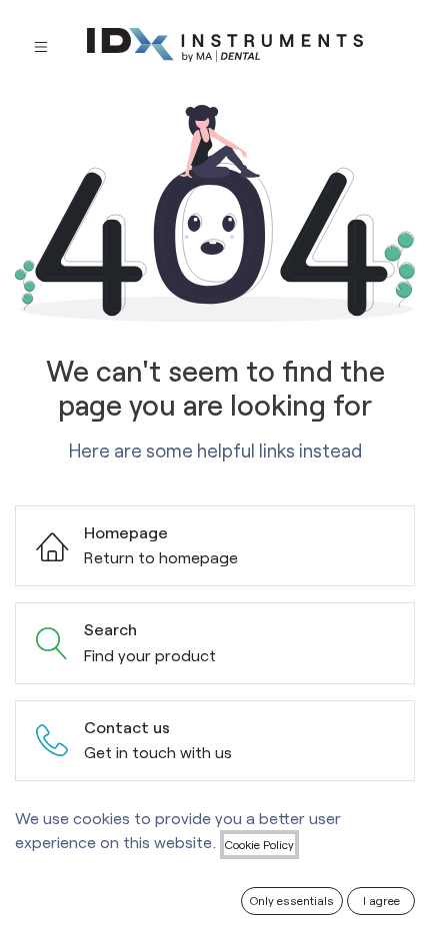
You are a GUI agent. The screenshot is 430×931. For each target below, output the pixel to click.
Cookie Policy (259, 844)
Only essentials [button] (292, 900)
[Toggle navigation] (41, 45)
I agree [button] (381, 900)
